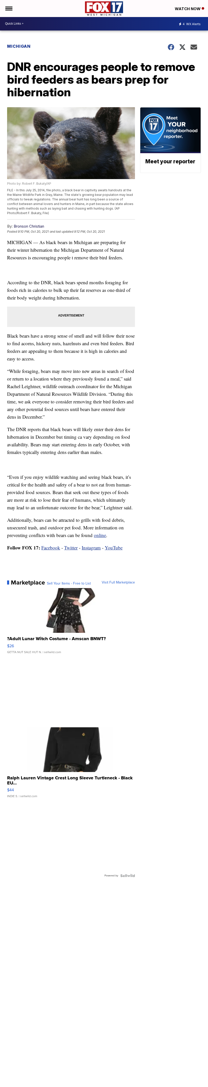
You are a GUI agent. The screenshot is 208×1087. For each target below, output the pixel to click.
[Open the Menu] (8, 8)
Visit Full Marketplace (118, 582)
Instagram (91, 547)
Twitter (71, 547)
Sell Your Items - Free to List (69, 583)
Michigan (19, 46)
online (100, 535)
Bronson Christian (29, 226)
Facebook (50, 547)
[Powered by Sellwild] (127, 875)
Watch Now (188, 8)
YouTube (114, 547)
